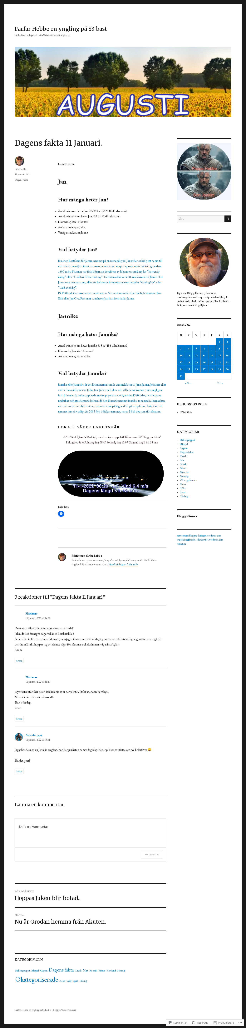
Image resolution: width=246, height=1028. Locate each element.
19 (196, 362)
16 (227, 355)
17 (181, 362)
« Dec (188, 383)
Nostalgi (121, 970)
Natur (102, 970)
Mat (85, 970)
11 (188, 355)
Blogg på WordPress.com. (64, 1009)
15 (219, 355)
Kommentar (152, 854)
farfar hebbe (21, 169)
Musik (93, 970)
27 (204, 369)
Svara (19, 660)
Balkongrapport (22, 970)
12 (196, 355)
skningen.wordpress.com (209, 535)
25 (188, 369)
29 (219, 369)
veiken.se (181, 543)
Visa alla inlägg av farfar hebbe (123, 564)
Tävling (83, 980)
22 (219, 362)
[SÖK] (227, 218)
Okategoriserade (36, 979)
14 (211, 355)
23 (227, 362)
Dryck (78, 970)
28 (211, 369)
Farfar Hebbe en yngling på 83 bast (61, 28)
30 (227, 369)
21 (211, 362)
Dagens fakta (21, 179)
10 (181, 355)
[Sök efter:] (200, 218)
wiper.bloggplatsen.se (187, 539)
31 (181, 376)
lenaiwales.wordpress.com (210, 539)
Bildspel (35, 970)
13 (204, 355)
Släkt (68, 980)
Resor (62, 980)
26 (196, 369)
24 (181, 369)
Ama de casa (34, 735)
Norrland (111, 970)
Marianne (31, 613)
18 (188, 362)
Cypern (43, 970)
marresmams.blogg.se (187, 535)
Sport (75, 980)
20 (204, 362)
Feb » (220, 383)
